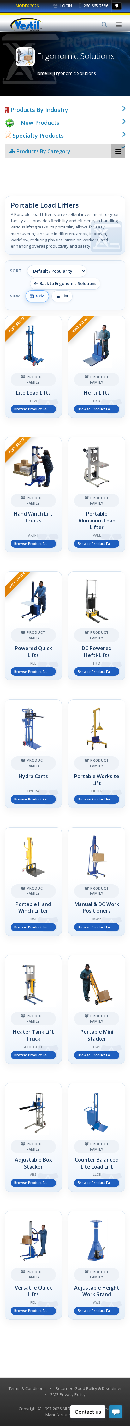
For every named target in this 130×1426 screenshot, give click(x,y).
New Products (40, 122)
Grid (39, 296)
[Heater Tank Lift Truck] (33, 1009)
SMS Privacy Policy (68, 1394)
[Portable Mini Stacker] (96, 1009)
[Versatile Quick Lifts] (33, 1265)
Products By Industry (38, 109)
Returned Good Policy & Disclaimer (89, 1388)
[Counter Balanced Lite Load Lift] (96, 1137)
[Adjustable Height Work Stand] (96, 1265)
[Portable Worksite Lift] (96, 754)
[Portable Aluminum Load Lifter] (96, 494)
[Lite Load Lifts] (33, 367)
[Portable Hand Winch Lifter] (33, 882)
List (64, 296)
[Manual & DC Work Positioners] (96, 882)
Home (40, 73)
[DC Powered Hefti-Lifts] (96, 626)
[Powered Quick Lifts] (33, 626)
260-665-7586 (95, 6)
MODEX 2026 (27, 6)
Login (65, 6)
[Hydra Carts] (33, 754)
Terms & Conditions (27, 1388)
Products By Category (42, 151)
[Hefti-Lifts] (96, 367)
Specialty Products (37, 135)
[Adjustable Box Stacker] (33, 1137)
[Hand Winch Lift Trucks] (33, 494)
